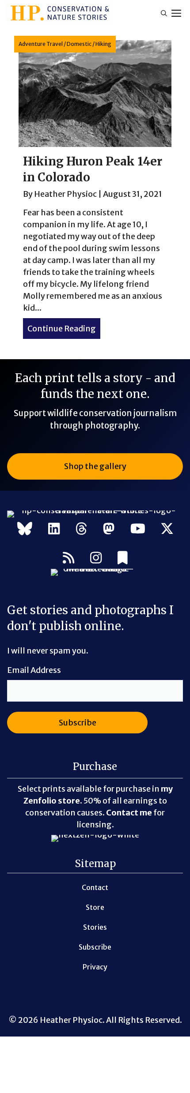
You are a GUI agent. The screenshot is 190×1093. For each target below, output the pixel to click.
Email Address (34, 670)
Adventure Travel (41, 44)
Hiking (103, 44)
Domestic (79, 44)
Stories (95, 927)
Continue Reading (63, 328)
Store (95, 907)
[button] (164, 13)
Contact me (129, 813)
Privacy (95, 966)
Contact (95, 887)
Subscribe (95, 947)
